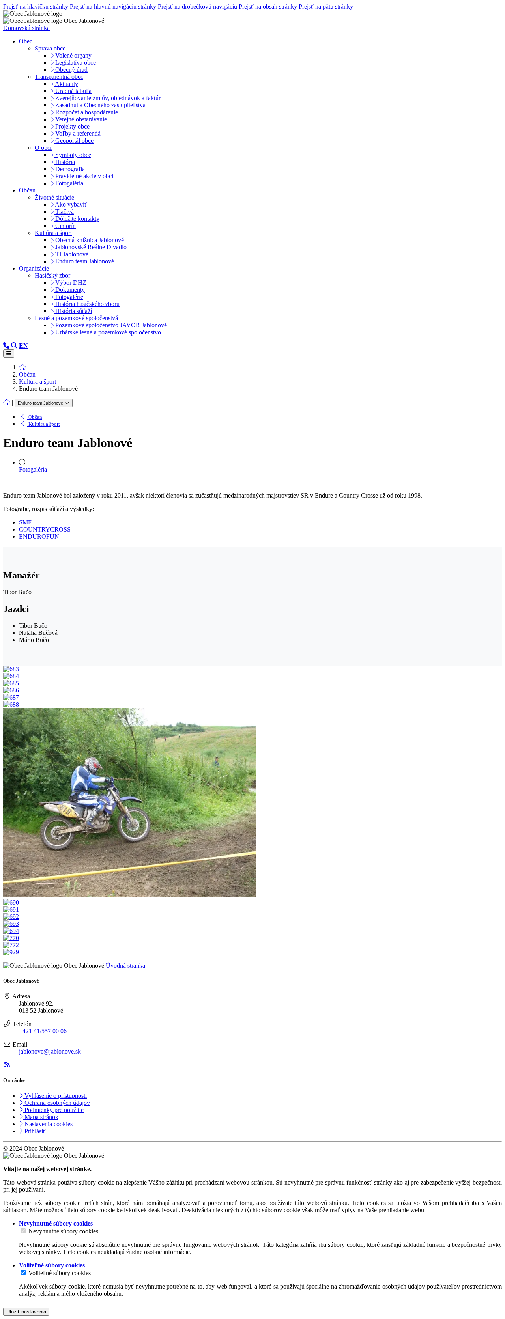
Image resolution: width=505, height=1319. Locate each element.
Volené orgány (73, 55)
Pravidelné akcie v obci (83, 176)
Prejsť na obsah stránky (268, 6)
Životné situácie (54, 197)
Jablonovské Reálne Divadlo (90, 247)
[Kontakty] (6, 345)
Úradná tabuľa (73, 91)
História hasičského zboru (87, 303)
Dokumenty (69, 289)
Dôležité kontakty (76, 218)
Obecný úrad (71, 69)
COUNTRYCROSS (45, 529)
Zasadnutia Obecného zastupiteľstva (100, 105)
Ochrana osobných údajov (56, 1102)
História (64, 162)
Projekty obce (72, 126)
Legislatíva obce (75, 62)
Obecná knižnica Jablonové (89, 240)
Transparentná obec (59, 76)
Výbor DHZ (70, 282)
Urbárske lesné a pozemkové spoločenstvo (107, 332)
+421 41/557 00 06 (43, 1031)
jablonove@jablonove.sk (50, 1051)
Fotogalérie (68, 296)
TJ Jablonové (71, 254)
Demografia (69, 169)
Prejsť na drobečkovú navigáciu (197, 6)
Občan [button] (27, 190)
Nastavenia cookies (48, 1124)
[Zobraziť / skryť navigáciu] (8, 353)
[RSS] (7, 1065)
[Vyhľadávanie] (14, 345)
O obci (43, 147)
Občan (27, 374)
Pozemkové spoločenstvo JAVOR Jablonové (110, 325)
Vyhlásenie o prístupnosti (55, 1095)
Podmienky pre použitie (53, 1109)
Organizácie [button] (34, 268)
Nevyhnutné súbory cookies (63, 1231)
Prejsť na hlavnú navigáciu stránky (113, 6)
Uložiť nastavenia (26, 1312)
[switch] (23, 1230)
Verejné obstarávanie (80, 119)
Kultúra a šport (53, 232)
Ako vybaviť (70, 204)
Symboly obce (72, 154)
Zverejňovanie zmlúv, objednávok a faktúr (107, 98)
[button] (23, 345)
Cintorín (65, 225)
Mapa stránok (40, 1117)
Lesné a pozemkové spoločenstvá (76, 318)
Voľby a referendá (77, 133)
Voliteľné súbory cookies (59, 1273)
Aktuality (66, 83)
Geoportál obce (74, 140)
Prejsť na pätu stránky (326, 6)
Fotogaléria (68, 183)
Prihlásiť (34, 1131)
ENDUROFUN (39, 536)
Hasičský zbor (52, 275)
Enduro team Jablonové (84, 261)
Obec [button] (25, 41)
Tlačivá (64, 211)
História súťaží (73, 311)
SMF (25, 522)
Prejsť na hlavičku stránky (35, 6)
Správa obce (50, 48)
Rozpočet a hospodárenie (86, 112)
